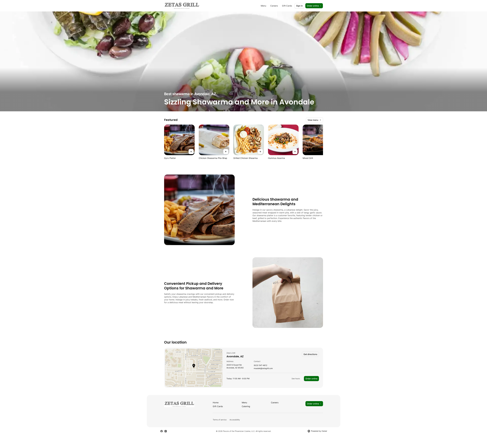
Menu (263, 5)
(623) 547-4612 (260, 365)
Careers (274, 5)
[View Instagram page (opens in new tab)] (165, 431)
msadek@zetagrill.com (263, 368)
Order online (311, 378)
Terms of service (220, 420)
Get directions (310, 354)
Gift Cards (287, 5)
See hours (296, 378)
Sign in (299, 5)
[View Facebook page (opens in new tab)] (161, 431)
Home (215, 402)
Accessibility (235, 420)
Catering (246, 406)
